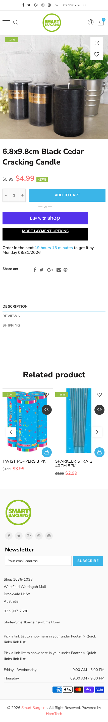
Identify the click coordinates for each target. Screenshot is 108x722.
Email (59, 270)
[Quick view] (47, 410)
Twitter (41, 270)
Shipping (11, 325)
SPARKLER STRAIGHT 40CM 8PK (76, 463)
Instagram (49, 536)
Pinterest (65, 270)
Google (50, 270)
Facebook (34, 270)
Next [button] (97, 432)
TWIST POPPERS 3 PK (24, 461)
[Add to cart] (47, 452)
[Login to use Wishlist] (96, 54)
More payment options (45, 230)
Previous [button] (11, 432)
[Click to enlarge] (96, 43)
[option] (54, 87)
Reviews (11, 315)
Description (15, 306)
